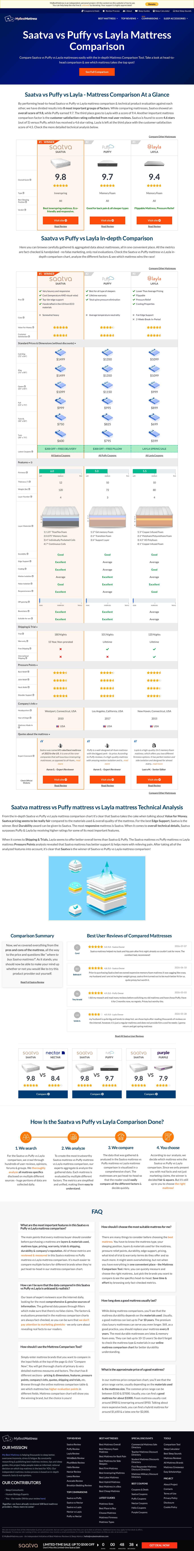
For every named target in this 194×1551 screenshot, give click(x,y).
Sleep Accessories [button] (175, 18)
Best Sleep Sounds (183, 11)
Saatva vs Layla (74, 1507)
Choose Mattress (107, 1512)
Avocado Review (75, 1480)
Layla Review (73, 1453)
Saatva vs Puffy (74, 1498)
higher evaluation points (63, 1389)
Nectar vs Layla (74, 1511)
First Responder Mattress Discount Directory (144, 1468)
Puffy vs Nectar (74, 1516)
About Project (171, 1484)
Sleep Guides (144, 11)
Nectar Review (74, 1471)
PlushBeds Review (76, 1462)
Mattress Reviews (172, 1458)
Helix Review (73, 1467)
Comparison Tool (172, 1444)
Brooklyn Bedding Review (79, 1485)
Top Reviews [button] (128, 18)
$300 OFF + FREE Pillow (107, 448)
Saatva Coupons (139, 1494)
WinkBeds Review (75, 1458)
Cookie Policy (170, 1507)
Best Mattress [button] (107, 18)
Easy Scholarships (172, 1471)
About (129, 11)
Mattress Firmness (108, 1517)
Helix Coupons (139, 1507)
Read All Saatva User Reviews (129, 1036)
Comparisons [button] (150, 18)
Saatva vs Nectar (75, 1502)
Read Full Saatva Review (32, 982)
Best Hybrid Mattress (109, 1482)
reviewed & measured (34, 1255)
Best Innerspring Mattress (112, 1472)
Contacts (168, 1489)
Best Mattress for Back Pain (112, 1456)
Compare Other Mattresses (162, 136)
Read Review (60, 226)
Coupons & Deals (91, 11)
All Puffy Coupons (107, 455)
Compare (41, 1094)
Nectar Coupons (140, 1503)
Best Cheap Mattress (109, 1491)
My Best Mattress (11, 1454)
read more (157, 763)
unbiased (85, 5)
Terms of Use (170, 1493)
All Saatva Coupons (60, 455)
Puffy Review (73, 1449)
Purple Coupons (139, 1512)
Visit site (59, 220)
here (42, 1498)
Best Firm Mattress (108, 1468)
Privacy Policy (170, 1498)
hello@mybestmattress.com (96, 1536)
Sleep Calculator (162, 11)
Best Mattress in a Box (110, 1486)
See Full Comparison (97, 71)
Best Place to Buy (107, 1508)
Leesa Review (73, 1476)
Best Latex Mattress (109, 1477)
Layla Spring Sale (154, 448)
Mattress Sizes (106, 1503)
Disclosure (169, 1502)
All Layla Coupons (154, 455)
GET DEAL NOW (160, 1545)
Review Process (112, 11)
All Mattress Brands (173, 1462)
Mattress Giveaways (174, 1467)
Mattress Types (106, 1522)
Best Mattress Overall (110, 1444)
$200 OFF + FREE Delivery (60, 448)
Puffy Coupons (139, 1498)
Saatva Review (74, 1444)
